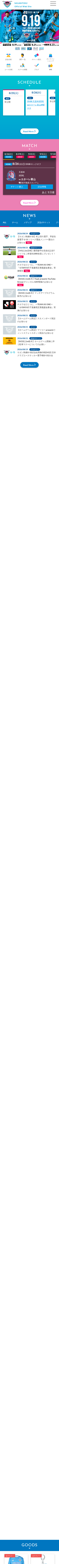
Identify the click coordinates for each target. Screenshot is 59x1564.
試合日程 (8, 59)
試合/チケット (44, 222)
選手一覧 (22, 59)
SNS (50, 69)
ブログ (36, 69)
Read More (28, 131)
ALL (4, 222)
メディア (28, 222)
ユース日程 (8, 69)
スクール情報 (22, 69)
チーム (15, 222)
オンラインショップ (50, 60)
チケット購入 (36, 59)
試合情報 (42, 186)
